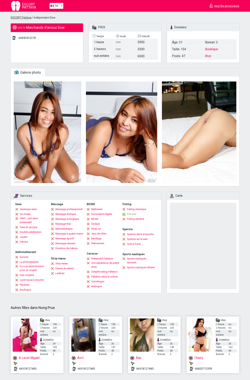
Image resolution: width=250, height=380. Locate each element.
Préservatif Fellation (102, 258)
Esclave (95, 223)
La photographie (29, 261)
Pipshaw (24, 284)
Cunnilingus (97, 281)
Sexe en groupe (28, 227)
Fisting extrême (135, 218)
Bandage (96, 238)
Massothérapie (63, 228)
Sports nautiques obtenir (141, 267)
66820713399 (203, 368)
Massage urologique (67, 218)
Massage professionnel (68, 209)
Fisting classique (136, 209)
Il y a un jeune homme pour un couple (32, 268)
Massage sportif (64, 238)
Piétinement (97, 243)
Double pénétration (30, 232)
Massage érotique (65, 214)
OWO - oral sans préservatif (29, 220)
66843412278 (27, 38)
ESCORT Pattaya (21, 17)
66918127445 (27, 368)
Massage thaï (63, 223)
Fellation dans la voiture (104, 276)
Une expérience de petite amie (105, 264)
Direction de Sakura (66, 248)
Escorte (24, 257)
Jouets (24, 236)
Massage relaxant (65, 243)
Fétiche (24, 241)
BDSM (94, 218)
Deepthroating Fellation (104, 271)
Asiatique (211, 49)
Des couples (27, 275)
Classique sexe (28, 209)
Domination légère (101, 214)
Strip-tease (61, 263)
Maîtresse (96, 209)
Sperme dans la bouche (140, 234)
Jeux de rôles (98, 233)
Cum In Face (134, 243)
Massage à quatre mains (69, 233)
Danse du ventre (64, 268)
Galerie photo (30, 72)
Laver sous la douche (32, 279)
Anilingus (96, 286)
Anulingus (25, 289)
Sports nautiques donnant (136, 260)
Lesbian (59, 273)
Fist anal (131, 214)
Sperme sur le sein (137, 239)
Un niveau (25, 214)
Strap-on (96, 228)
